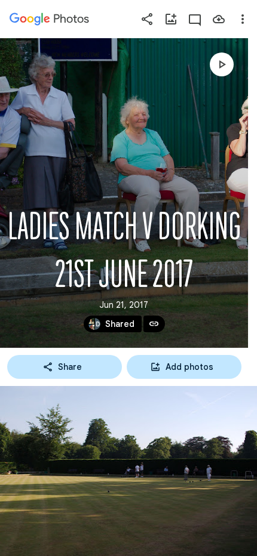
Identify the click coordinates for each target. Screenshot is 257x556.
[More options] (243, 19)
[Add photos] (171, 19)
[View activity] (195, 19)
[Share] (147, 19)
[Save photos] (219, 19)
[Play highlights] (221, 64)
